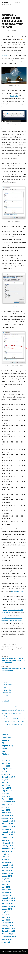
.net (5, 707)
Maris (4, 30)
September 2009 (8, 937)
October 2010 (7, 904)
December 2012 (8, 849)
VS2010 (21, 721)
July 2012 (5, 854)
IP (20, 713)
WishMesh (5, 2)
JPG (4, 648)
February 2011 (7, 893)
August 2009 (6, 939)
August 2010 (6, 909)
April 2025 (5, 763)
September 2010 (8, 906)
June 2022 (5, 766)
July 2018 (5, 780)
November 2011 (7, 868)
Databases (5, 740)
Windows (3, 649)
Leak (7, 648)
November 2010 (8, 901)
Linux (13, 716)
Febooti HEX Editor (17, 592)
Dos (2, 713)
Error (6, 713)
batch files (17, 707)
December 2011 (7, 865)
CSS (21, 710)
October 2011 (7, 870)
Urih (21, 718)
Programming (7, 746)
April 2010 (5, 920)
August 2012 (6, 851)
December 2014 (8, 821)
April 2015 (5, 810)
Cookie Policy (7, 685)
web (2, 725)
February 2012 (7, 862)
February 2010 (7, 923)
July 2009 (5, 942)
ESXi (9, 713)
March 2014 (6, 829)
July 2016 (5, 793)
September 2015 (8, 802)
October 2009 (7, 934)
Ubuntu (18, 718)
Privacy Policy (7, 690)
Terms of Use (7, 693)
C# (16, 710)
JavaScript (4, 716)
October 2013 (7, 835)
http (17, 713)
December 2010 (8, 898)
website (5, 725)
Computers (6, 646)
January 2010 (7, 926)
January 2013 (7, 846)
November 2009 (8, 931)
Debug (24, 710)
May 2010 (5, 917)
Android (8, 707)
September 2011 (8, 873)
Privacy (14, 648)
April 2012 (5, 857)
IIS (19, 713)
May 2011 (5, 884)
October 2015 (7, 799)
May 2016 (5, 796)
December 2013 (8, 832)
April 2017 (5, 785)
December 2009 (8, 928)
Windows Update (17, 728)
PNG (10, 648)
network (17, 716)
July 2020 (5, 774)
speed (13, 718)
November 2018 (8, 777)
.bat (2, 707)
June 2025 (5, 760)
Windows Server (10, 728)
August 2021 (6, 769)
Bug (13, 710)
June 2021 (5, 771)
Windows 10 (10, 649)
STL (15, 718)
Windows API (4, 728)
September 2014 (8, 826)
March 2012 (6, 860)
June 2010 (5, 915)
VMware (13, 721)
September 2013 (8, 837)
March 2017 (6, 788)
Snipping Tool (14, 96)
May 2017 (5, 782)
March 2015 (6, 813)
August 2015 (6, 804)
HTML (14, 713)
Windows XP (24, 728)
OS (10, 646)
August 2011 (6, 876)
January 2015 (7, 818)
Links (4, 687)
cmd (19, 710)
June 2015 (5, 807)
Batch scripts (4, 710)
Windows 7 (18, 725)
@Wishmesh (5, 701)
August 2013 (6, 840)
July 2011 (5, 879)
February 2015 (7, 815)
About (5, 682)
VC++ (24, 718)
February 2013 (7, 843)
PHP (23, 716)
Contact (5, 695)
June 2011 (5, 882)
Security (13, 646)
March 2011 (6, 890)
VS (16, 721)
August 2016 (6, 791)
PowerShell (3, 718)
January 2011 (6, 895)
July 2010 (5, 912)
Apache (12, 707)
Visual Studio (5, 721)
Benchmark (10, 710)
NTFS (21, 716)
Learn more (21, 952)
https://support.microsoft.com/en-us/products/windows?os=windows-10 (12, 620)
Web (3, 751)
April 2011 (5, 887)
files (11, 713)
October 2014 (7, 824)
